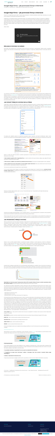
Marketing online (19, 370)
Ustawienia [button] (40, 433)
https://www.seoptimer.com (9, 329)
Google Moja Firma (47, 105)
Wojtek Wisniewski (34, 370)
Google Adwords (14, 94)
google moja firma (11, 371)
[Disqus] (27, 387)
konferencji (38, 299)
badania (31, 226)
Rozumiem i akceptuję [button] (46, 433)
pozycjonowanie (25, 370)
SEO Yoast (34, 331)
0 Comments (6, 370)
